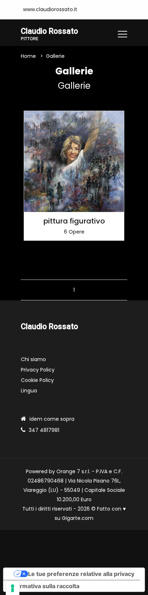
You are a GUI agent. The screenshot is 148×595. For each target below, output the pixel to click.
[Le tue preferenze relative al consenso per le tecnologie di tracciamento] (12, 588)
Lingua (29, 390)
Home (28, 56)
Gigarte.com (77, 518)
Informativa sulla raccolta (44, 586)
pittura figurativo (74, 221)
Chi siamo (33, 359)
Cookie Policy (37, 380)
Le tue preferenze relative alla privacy (81, 573)
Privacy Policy (38, 369)
